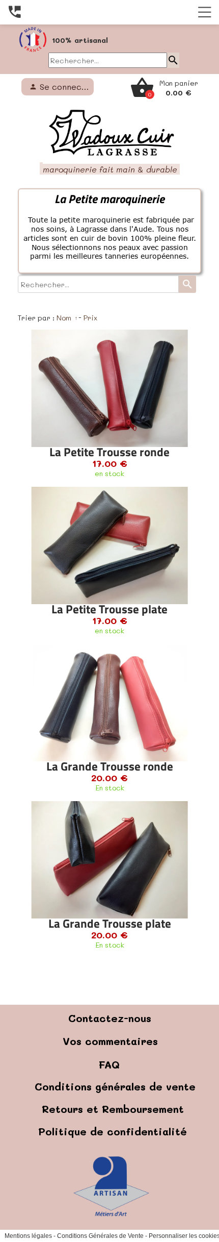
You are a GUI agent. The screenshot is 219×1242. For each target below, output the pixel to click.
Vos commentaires (110, 1078)
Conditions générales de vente (115, 1124)
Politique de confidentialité (112, 1169)
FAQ (109, 1102)
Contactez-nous (109, 1055)
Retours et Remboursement (113, 1146)
